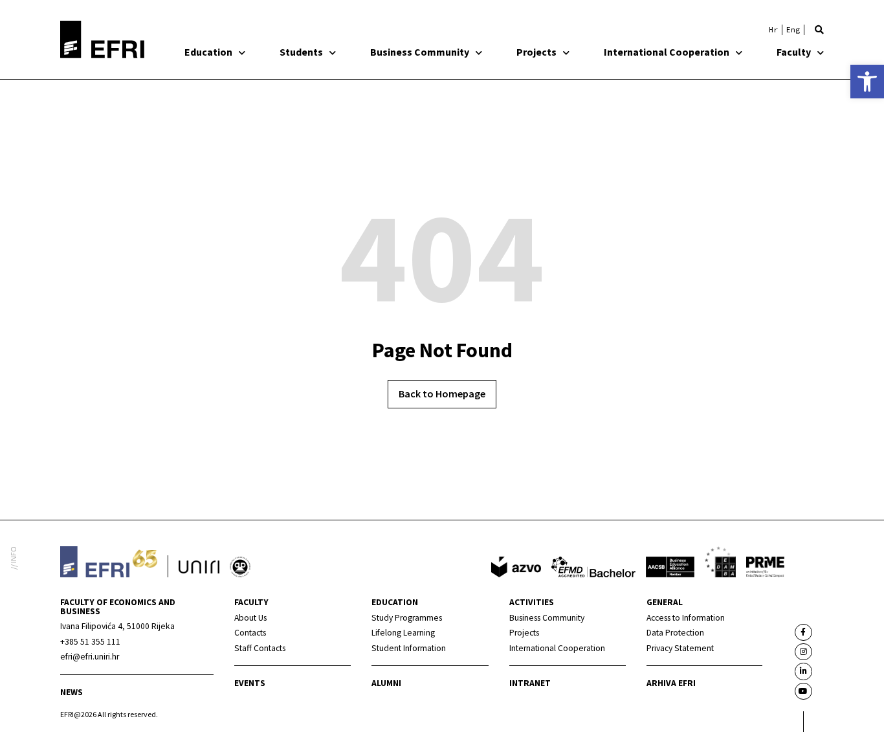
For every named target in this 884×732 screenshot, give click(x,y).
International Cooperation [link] (666, 51)
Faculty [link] (794, 51)
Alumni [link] (386, 683)
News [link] (71, 692)
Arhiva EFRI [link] (671, 683)
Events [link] (249, 683)
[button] (819, 29)
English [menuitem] (793, 29)
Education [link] (208, 51)
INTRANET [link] (530, 683)
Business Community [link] (419, 51)
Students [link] (301, 51)
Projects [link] (536, 51)
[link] (867, 81)
